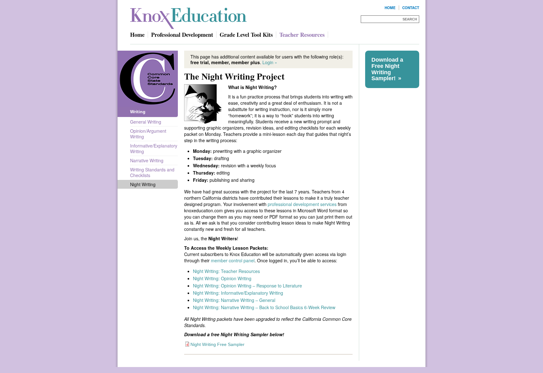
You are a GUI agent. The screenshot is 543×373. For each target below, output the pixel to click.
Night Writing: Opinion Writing (222, 278)
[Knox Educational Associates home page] (190, 15)
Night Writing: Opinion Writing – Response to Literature (247, 285)
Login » (269, 62)
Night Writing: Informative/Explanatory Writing (238, 293)
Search (410, 19)
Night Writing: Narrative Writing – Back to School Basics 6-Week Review (264, 307)
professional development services (302, 204)
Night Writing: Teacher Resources (226, 271)
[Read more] (203, 104)
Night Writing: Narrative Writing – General (234, 300)
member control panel (233, 260)
